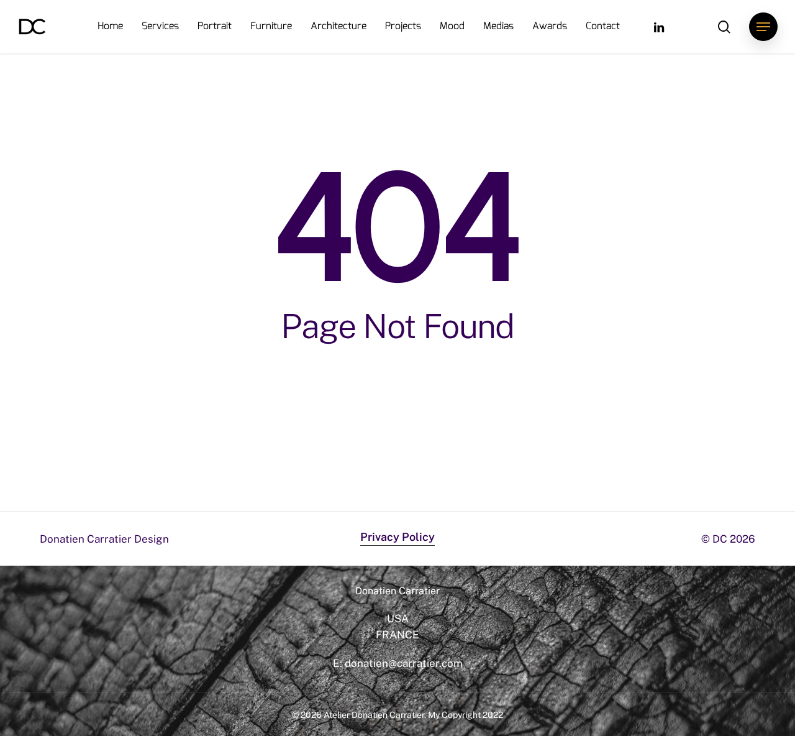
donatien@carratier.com (404, 663)
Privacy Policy (397, 536)
